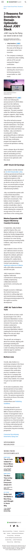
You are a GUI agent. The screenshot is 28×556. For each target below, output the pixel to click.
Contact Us (21, 531)
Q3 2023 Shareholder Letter (14, 172)
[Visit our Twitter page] (14, 526)
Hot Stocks (6, 492)
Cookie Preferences (17, 539)
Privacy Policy (10, 535)
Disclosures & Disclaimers (18, 533)
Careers (8, 533)
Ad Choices (17, 535)
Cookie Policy (8, 539)
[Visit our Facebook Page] (10, 526)
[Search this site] (25, 1)
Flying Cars (14, 436)
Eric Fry (10, 487)
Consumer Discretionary (11, 434)
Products (16, 531)
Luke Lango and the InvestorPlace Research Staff (7, 510)
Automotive (7, 436)
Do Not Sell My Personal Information (13, 537)
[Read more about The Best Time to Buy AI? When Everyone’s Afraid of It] (19, 476)
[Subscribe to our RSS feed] (17, 526)
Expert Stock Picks (12, 6)
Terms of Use (10, 542)
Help (5, 533)
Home (5, 6)
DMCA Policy (17, 542)
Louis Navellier (7, 469)
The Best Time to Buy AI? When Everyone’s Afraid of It (8, 480)
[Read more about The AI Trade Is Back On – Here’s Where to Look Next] (19, 460)
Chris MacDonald (9, 39)
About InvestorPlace (7, 531)
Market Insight (7, 457)
